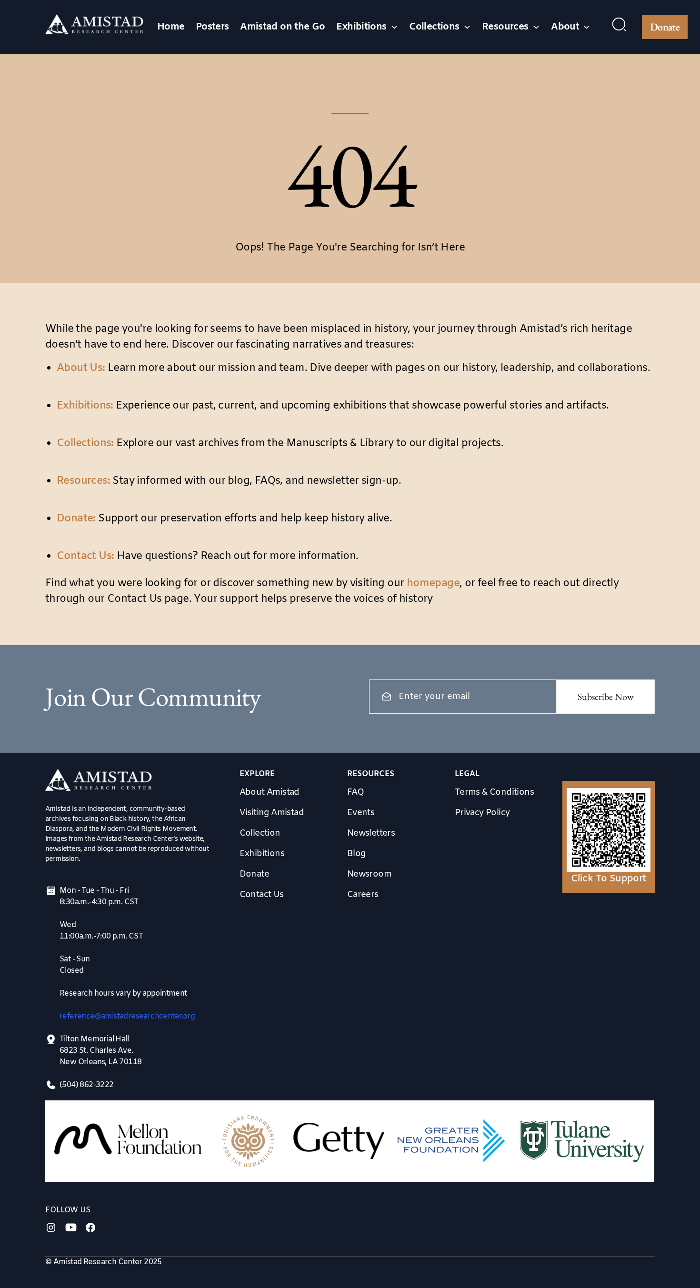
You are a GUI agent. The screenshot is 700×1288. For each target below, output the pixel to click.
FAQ (355, 792)
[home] (94, 27)
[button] (367, 27)
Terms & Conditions (494, 792)
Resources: (83, 481)
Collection (260, 833)
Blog (356, 853)
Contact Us (262, 894)
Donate (665, 27)
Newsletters (371, 833)
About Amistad (270, 792)
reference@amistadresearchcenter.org (127, 1016)
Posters (212, 26)
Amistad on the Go (282, 26)
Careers (363, 894)
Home (171, 26)
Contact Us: (85, 556)
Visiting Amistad (272, 813)
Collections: (85, 443)
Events (360, 813)
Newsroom (369, 874)
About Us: (81, 368)
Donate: (76, 519)
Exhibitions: (85, 406)
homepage (433, 583)
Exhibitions (262, 853)
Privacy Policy (482, 813)
